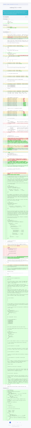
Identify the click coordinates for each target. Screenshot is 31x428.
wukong (8, 4)
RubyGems (4, 4)
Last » (20, 422)
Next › (18, 422)
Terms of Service (14, 425)
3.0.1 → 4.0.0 (16, 4)
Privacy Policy (18, 425)
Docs (21, 425)
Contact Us (9, 425)
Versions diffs (12, 4)
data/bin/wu (5, 388)
